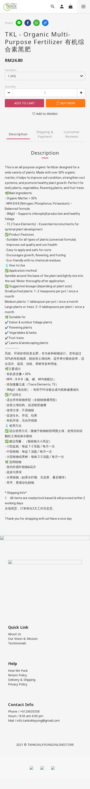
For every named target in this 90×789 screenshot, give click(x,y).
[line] (19, 23)
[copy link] (45, 23)
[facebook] (27, 23)
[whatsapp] (36, 23)
